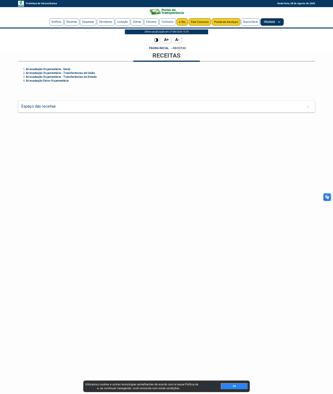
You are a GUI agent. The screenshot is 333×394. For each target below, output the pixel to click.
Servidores (105, 21)
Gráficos (56, 21)
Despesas (88, 21)
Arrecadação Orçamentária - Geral (48, 69)
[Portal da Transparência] (166, 11)
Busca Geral (250, 21)
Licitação (122, 21)
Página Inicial (159, 48)
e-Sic (182, 21)
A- (177, 39)
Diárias (137, 21)
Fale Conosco (200, 21)
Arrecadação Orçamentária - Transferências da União (60, 72)
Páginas (270, 21)
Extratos (151, 21)
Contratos (167, 21)
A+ (166, 39)
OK (234, 386)
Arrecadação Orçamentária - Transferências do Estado (61, 76)
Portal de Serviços (226, 21)
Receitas (71, 21)
